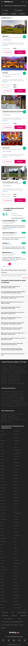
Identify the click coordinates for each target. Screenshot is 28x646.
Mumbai (16, 519)
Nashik (15, 569)
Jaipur (2, 532)
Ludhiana (3, 557)
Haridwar (16, 506)
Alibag (2, 472)
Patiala (15, 475)
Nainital (2, 465)
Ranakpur (16, 478)
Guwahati (3, 573)
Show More (24, 277)
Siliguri (15, 598)
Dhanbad (16, 456)
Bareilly (2, 456)
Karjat (15, 472)
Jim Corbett (3, 434)
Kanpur (15, 551)
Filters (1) (23, 13)
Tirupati (2, 453)
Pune (15, 528)
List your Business (8, 618)
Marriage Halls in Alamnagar (8, 414)
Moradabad (3, 519)
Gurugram (3, 560)
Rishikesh (3, 506)
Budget (14, 13)
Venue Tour (9, 52)
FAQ (13, 612)
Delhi (2, 522)
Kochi (15, 579)
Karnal (2, 582)
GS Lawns (5, 243)
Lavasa (2, 459)
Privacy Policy (5, 615)
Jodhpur (16, 576)
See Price (20, 52)
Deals (19, 618)
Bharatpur (3, 488)
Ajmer (2, 462)
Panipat (2, 607)
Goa (15, 538)
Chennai (2, 528)
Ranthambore (4, 510)
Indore (2, 535)
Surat (2, 554)
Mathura (16, 437)
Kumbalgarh (17, 453)
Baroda (15, 557)
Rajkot (15, 588)
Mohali (2, 494)
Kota (2, 437)
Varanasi (3, 566)
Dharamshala (17, 450)
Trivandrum (3, 491)
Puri (15, 544)
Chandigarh (3, 541)
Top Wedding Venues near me (12, 395)
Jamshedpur (17, 465)
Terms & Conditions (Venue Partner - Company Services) (12, 626)
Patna (2, 544)
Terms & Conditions (21, 612)
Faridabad (16, 560)
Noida (15, 554)
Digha (2, 443)
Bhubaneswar (17, 563)
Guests (5, 13)
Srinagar (3, 469)
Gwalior (16, 592)
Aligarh (15, 447)
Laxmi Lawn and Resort (8, 232)
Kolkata (2, 525)
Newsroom (14, 615)
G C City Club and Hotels (8, 220)
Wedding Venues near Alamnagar (16, 383)
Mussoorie (3, 503)
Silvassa (16, 516)
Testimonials (23, 615)
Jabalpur (3, 595)
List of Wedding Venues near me (12, 402)
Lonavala (16, 497)
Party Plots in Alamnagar (14, 419)
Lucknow (16, 532)
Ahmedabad (17, 535)
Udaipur (16, 547)
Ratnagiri (16, 469)
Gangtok (3, 475)
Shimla (2, 598)
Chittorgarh (16, 431)
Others (15, 491)
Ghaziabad (3, 538)
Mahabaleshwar (18, 513)
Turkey (15, 481)
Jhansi (15, 503)
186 (4, 266)
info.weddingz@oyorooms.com (15, 636)
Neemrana (3, 500)
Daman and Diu (17, 607)
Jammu (16, 443)
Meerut (2, 576)
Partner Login (5, 612)
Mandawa (3, 440)
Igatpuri (16, 500)
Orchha (15, 459)
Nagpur (15, 541)
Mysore (16, 488)
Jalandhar (3, 592)
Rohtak (2, 431)
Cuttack (16, 601)
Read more (5, 45)
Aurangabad (17, 604)
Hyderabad (16, 522)
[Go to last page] (10, 266)
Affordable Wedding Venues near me (10, 391)
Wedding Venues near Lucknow (14, 406)
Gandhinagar (4, 601)
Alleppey (3, 497)
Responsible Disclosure (17, 621)
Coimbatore (17, 595)
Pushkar (2, 481)
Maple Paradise (6, 252)
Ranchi (2, 579)
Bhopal (2, 563)
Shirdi (15, 510)
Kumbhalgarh (4, 484)
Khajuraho (3, 513)
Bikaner (16, 494)
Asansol (16, 484)
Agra (2, 551)
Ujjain (2, 604)
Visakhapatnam (4, 569)
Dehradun (3, 585)
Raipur (2, 588)
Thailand (3, 478)
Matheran (16, 462)
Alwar (2, 447)
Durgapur (3, 450)
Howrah (16, 582)
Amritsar (16, 566)
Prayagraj (16, 585)
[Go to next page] (7, 266)
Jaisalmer (16, 434)
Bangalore (16, 525)
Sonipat (2, 516)
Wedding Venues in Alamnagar (15, 367)
